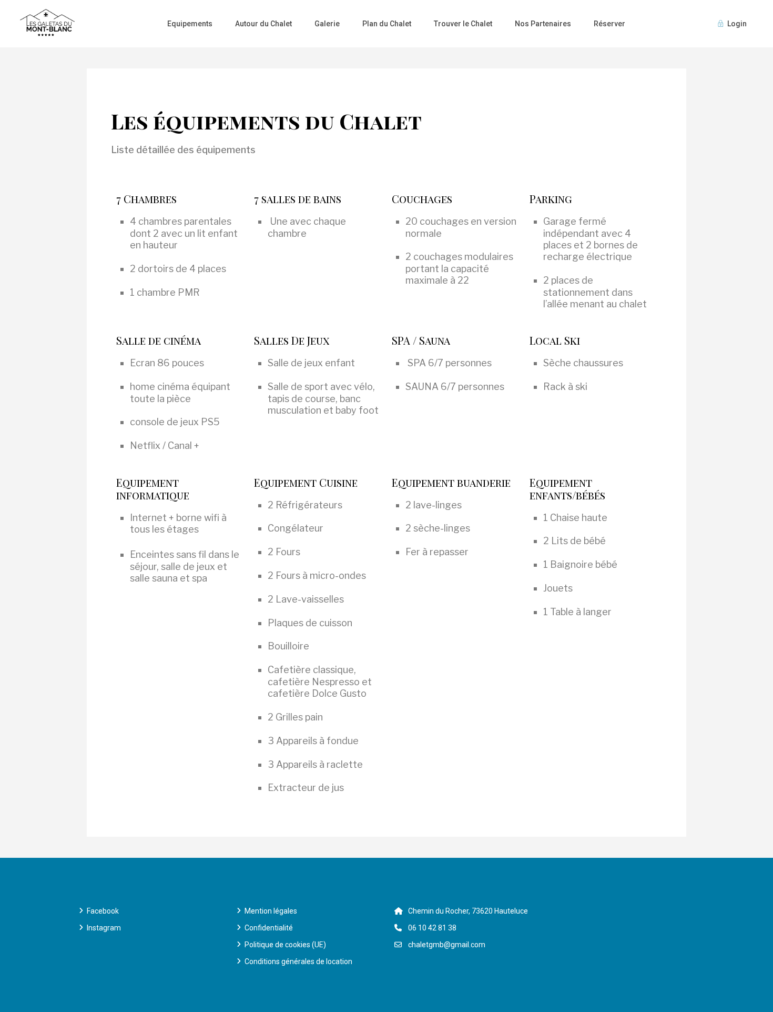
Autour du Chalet (263, 23)
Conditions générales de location (298, 961)
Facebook (103, 911)
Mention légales (271, 911)
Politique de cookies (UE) (285, 944)
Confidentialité (269, 928)
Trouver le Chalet (463, 23)
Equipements (189, 23)
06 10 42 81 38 (432, 928)
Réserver (609, 23)
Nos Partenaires (543, 23)
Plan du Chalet (386, 23)
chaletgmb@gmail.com (446, 944)
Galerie (327, 23)
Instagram (104, 928)
